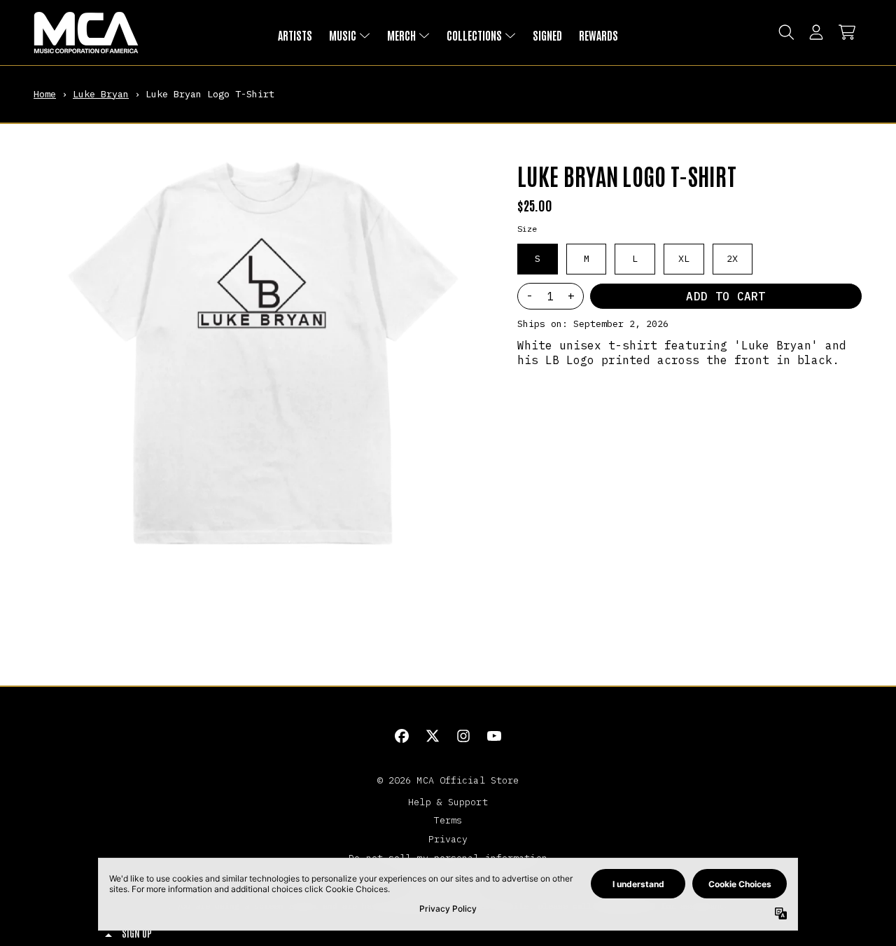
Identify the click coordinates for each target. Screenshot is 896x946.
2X (732, 258)
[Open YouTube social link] (494, 736)
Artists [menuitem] (295, 35)
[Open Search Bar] (785, 32)
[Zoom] (261, 352)
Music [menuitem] (342, 35)
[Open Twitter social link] (432, 736)
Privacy (448, 839)
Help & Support (447, 801)
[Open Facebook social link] (401, 736)
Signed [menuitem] (547, 35)
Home (45, 94)
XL (684, 258)
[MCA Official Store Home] (86, 32)
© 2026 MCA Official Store (448, 780)
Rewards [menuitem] (598, 35)
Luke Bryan (101, 94)
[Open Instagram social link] (463, 736)
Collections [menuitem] (474, 35)
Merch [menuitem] (401, 35)
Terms (448, 820)
